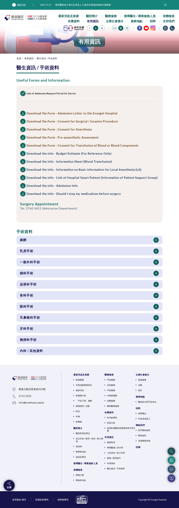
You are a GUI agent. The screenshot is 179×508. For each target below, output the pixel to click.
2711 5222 (25, 395)
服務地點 (136, 21)
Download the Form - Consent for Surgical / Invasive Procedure (72, 121)
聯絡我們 (140, 425)
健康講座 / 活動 (83, 406)
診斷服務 (111, 401)
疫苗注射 (111, 423)
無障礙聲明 (62, 499)
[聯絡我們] (172, 28)
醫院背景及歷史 (83, 433)
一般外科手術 (30, 262)
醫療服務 (111, 16)
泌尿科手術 (28, 284)
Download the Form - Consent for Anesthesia (59, 129)
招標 (138, 447)
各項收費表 (112, 417)
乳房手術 (26, 251)
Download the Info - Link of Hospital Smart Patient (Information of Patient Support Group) (92, 177)
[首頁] (165, 28)
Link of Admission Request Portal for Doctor (51, 93)
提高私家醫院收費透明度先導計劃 (121, 429)
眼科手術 (26, 306)
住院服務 (111, 385)
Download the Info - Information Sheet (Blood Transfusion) (69, 161)
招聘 (153, 21)
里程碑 (79, 446)
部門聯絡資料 (144, 430)
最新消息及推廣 (68, 16)
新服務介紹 (81, 395)
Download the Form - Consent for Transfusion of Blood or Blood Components (83, 145)
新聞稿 (79, 422)
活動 (140, 385)
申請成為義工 (144, 418)
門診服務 (111, 380)
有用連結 (111, 463)
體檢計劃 (80, 475)
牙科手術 (26, 328)
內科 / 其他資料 (31, 351)
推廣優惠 (80, 380)
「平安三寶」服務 (84, 401)
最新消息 (21, 5)
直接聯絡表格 (144, 441)
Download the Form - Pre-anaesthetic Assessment (63, 137)
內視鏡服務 (112, 395)
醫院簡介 (92, 16)
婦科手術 (26, 273)
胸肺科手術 (28, 340)
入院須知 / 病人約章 (116, 453)
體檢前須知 (81, 480)
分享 (9, 487)
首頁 (19, 58)
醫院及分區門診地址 (147, 402)
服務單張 (111, 442)
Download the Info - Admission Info (52, 185)
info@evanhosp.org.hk (31, 402)
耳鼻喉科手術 (30, 317)
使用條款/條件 (19, 499)
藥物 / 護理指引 (114, 458)
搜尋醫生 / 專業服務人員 (140, 16)
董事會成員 (81, 451)
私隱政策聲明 (41, 499)
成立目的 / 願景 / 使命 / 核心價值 (89, 439)
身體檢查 (169, 16)
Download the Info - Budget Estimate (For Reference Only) (69, 153)
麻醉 (23, 240)
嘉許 (140, 390)
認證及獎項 (81, 457)
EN (114, 28)
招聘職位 (142, 413)
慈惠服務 (142, 380)
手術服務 (111, 390)
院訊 (78, 411)
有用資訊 (93, 21)
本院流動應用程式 (84, 385)
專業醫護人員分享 (115, 447)
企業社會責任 (114, 21)
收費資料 (74, 21)
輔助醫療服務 (113, 406)
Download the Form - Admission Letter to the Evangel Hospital (72, 113)
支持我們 (169, 21)
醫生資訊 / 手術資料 (116, 468)
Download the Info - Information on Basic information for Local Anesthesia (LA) (84, 169)
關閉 (165, 4)
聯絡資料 (142, 435)
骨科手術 (26, 295)
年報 (78, 416)
